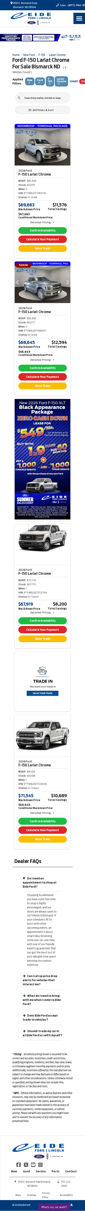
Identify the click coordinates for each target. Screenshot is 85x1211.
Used (26, 1171)
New (14, 1171)
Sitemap (31, 1195)
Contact (71, 1171)
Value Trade (42, 248)
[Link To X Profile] (26, 1164)
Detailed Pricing (40, 222)
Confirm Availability (42, 230)
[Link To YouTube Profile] (33, 1164)
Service (41, 1171)
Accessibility (66, 1195)
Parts (55, 1171)
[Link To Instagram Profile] (40, 1164)
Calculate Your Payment (42, 239)
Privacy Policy (46, 1195)
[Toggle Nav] (79, 18)
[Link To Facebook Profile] (18, 1164)
